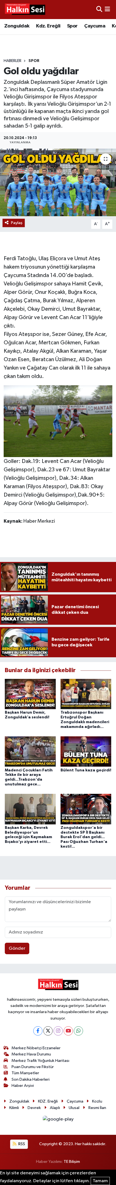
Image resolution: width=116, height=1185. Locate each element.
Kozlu (97, 1101)
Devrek (34, 1108)
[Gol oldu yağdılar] (58, 182)
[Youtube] (68, 1031)
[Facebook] (38, 1031)
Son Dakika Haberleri (31, 1079)
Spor (72, 26)
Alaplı (55, 1108)
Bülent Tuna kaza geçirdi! (86, 770)
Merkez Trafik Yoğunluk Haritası (40, 1061)
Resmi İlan (97, 1108)
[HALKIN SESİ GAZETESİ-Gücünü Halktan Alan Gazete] (25, 9)
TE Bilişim (72, 1161)
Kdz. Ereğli (48, 26)
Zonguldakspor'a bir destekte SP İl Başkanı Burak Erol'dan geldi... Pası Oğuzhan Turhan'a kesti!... (84, 837)
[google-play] (58, 1120)
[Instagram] (58, 1031)
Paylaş (17, 223)
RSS (21, 1144)
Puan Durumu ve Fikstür (33, 1067)
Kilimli (14, 1108)
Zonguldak (17, 26)
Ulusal (74, 1108)
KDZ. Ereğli (48, 1101)
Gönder (17, 948)
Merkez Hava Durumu (31, 1054)
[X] (48, 1031)
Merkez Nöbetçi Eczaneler (36, 1048)
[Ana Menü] (107, 9)
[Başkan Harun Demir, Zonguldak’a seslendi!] (30, 693)
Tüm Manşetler (25, 1073)
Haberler (12, 61)
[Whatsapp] (78, 1031)
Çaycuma (94, 26)
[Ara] (99, 9)
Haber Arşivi (23, 1085)
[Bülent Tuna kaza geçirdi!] (86, 751)
